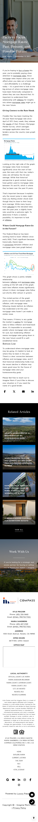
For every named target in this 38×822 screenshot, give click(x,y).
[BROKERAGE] (19, 785)
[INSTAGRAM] (25, 780)
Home (19, 751)
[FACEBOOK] (30, 780)
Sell (19, 766)
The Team (19, 760)
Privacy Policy (19, 808)
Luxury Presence (25, 794)
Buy (19, 763)
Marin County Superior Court (19, 683)
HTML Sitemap (19, 769)
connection (9, 245)
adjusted (10, 207)
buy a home (24, 70)
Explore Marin (19, 754)
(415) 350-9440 (22, 614)
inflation (20, 100)
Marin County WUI (19, 685)
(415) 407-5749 (22, 624)
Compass (6, 704)
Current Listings (19, 757)
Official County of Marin (19, 676)
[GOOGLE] (7, 780)
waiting (17, 322)
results (9, 124)
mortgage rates (19, 76)
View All (19, 530)
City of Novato (19, 688)
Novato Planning (19, 695)
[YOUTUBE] (13, 780)
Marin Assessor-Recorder (19, 680)
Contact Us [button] (19, 580)
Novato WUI (19, 691)
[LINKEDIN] (19, 780)
